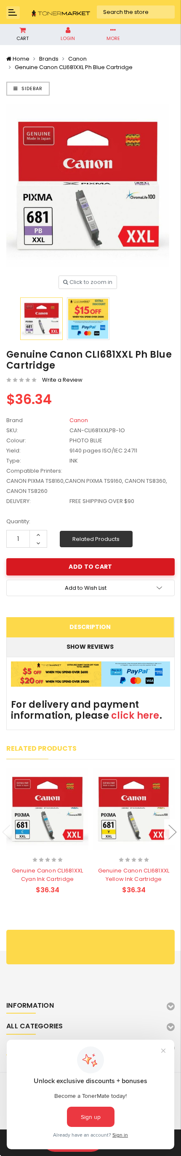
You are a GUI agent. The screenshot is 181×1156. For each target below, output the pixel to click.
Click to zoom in (90, 282)
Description (90, 627)
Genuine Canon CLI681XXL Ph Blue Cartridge (74, 67)
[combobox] (136, 12)
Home (21, 59)
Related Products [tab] (41, 748)
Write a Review (62, 380)
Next (172, 832)
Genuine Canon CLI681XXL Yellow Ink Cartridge (134, 875)
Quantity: (18, 521)
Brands (49, 59)
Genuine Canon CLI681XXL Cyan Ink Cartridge (47, 875)
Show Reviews (90, 646)
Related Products (96, 539)
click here (135, 715)
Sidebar (31, 88)
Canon (77, 59)
